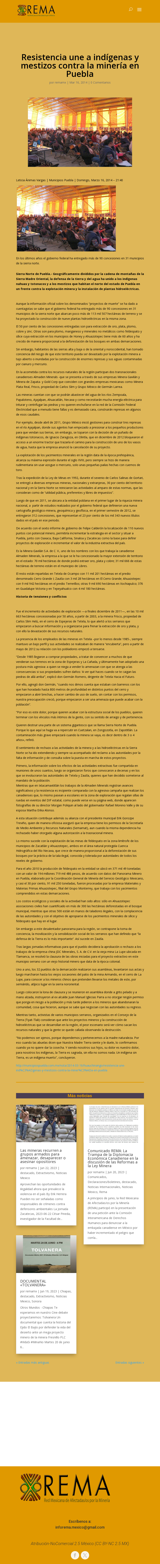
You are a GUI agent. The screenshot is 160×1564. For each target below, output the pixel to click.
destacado (27, 1173)
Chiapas (65, 1291)
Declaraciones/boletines (104, 1182)
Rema (103, 1192)
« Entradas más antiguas (32, 1362)
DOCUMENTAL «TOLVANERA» (33, 1283)
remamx (60, 82)
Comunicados (97, 1177)
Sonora (36, 1301)
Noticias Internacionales (104, 1187)
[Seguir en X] (85, 1555)
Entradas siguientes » (129, 1362)
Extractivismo (45, 1173)
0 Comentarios (101, 82)
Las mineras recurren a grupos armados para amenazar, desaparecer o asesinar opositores (43, 1156)
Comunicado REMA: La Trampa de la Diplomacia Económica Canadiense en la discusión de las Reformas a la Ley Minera (113, 1158)
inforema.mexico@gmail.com (80, 1527)
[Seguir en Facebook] (75, 1555)
